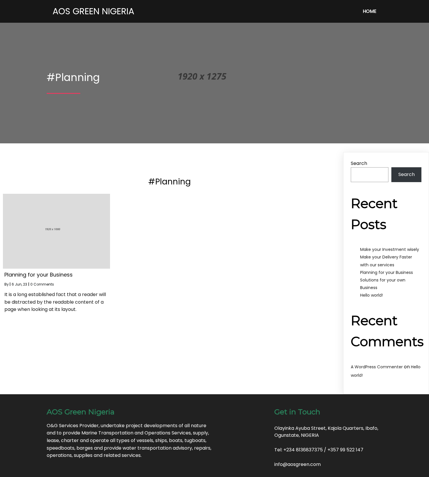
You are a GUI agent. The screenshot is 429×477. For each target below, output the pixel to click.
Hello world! (371, 295)
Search (359, 163)
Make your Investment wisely (389, 249)
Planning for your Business (386, 272)
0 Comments (42, 284)
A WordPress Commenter (377, 367)
